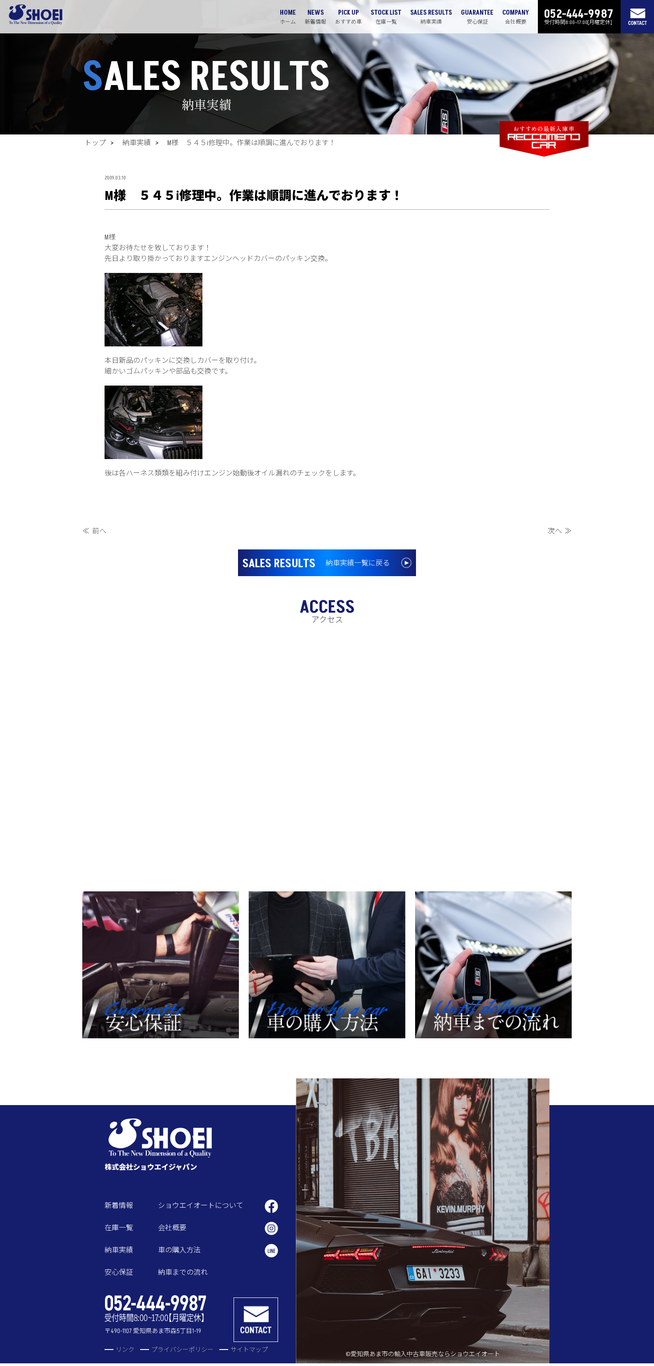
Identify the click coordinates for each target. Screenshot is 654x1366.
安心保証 (119, 1272)
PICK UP (348, 17)
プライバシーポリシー (182, 1350)
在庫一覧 (119, 1228)
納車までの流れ (183, 1272)
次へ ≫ (560, 531)
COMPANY (515, 17)
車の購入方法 (179, 1250)
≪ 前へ (94, 531)
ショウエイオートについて (200, 1206)
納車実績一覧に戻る (316, 564)
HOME (288, 17)
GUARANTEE (477, 17)
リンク (125, 1350)
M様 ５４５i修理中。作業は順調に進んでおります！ (251, 143)
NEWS (315, 17)
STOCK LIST (386, 17)
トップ (95, 143)
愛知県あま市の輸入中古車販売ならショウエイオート (425, 1354)
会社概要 (172, 1228)
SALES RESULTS (431, 17)
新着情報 (119, 1206)
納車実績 (136, 143)
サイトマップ (249, 1350)
